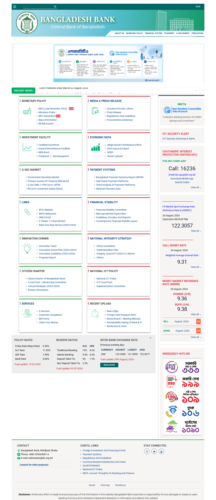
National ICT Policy (106, 278)
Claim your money (48, 322)
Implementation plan (107, 250)
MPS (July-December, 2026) (52, 108)
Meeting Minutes (131, 318)
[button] (192, 63)
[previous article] (203, 91)
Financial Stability (104, 202)
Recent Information (38, 290)
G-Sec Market (183, 33)
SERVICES (28, 303)
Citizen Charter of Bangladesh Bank (46, 278)
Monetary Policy (134, 33)
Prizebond (44, 156)
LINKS (25, 202)
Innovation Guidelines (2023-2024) (56, 253)
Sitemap (105, 485)
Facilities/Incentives (48, 145)
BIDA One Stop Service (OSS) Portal (57, 225)
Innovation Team (47, 246)
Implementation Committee (110, 286)
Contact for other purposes (34, 464)
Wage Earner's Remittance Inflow (124, 145)
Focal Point (34, 282)
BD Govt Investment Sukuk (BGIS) (45, 188)
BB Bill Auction (46, 123)
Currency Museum (92, 462)
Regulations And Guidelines (121, 116)
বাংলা (198, 6)
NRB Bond (43, 152)
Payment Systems (102, 169)
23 (198, 321)
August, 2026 (182, 321)
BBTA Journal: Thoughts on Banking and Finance (108, 473)
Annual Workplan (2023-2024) (44, 286)
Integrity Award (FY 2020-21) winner (115, 253)
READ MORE (109, 365)
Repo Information (47, 120)
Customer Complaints (50, 314)
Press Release (114, 112)
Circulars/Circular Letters (120, 108)
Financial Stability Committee (111, 209)
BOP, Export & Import (118, 148)
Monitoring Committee (54, 282)
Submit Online (182, 182)
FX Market (169, 33)
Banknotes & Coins (116, 326)
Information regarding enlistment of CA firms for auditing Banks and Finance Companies (85, 90)
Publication (197, 33)
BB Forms (43, 318)
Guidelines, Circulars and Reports (113, 217)
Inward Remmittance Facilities (54, 148)
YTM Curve (47, 184)
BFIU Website (45, 209)
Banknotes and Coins (114, 462)
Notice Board (114, 318)
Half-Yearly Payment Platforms (112, 181)
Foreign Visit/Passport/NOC (121, 314)
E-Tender (43, 221)
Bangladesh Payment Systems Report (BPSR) (119, 177)
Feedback (120, 485)
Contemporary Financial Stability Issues (116, 221)
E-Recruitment (57, 221)
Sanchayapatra (61, 156)
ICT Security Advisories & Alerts (179, 138)
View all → (196, 187)
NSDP (110, 152)
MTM (57, 184)
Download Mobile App (182, 178)
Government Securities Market (43, 177)
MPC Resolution (49, 116)
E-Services (44, 311)
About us (119, 33)
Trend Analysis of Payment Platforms (115, 184)
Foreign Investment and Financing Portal (103, 450)
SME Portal (44, 217)
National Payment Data (108, 188)
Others (99, 257)
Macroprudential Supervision (111, 213)
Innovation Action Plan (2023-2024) (57, 250)
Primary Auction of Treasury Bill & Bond (48, 181)
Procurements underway (120, 120)
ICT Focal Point (104, 282)
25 (198, 330)
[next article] (197, 91)
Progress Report (47, 257)
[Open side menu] (14, 6)
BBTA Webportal (47, 213)
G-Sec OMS (34, 184)
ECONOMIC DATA (100, 137)
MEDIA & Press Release (106, 101)
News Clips (112, 311)
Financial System (153, 33)
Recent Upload (114, 156)
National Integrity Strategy (111, 238)
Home (92, 485)
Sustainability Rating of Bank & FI (124, 322)
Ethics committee (105, 246)
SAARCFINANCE (91, 465)
